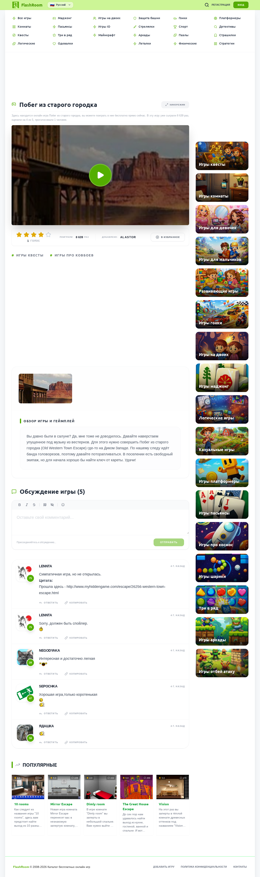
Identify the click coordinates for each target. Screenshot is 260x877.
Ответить (51, 602)
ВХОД (241, 5)
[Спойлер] (52, 505)
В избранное (170, 237)
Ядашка (46, 726)
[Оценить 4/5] (41, 234)
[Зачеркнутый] (34, 505)
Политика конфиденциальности (204, 866)
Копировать (78, 602)
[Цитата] (45, 505)
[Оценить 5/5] (48, 234)
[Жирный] (19, 505)
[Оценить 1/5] (19, 234)
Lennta (45, 566)
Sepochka (48, 686)
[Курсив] (27, 505)
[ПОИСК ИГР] (206, 5)
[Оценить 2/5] (26, 234)
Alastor (128, 237)
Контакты (240, 866)
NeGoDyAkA (49, 650)
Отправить (169, 542)
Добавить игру (163, 866)
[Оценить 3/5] (33, 234)
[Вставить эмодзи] (63, 505)
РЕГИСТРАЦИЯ (221, 4)
